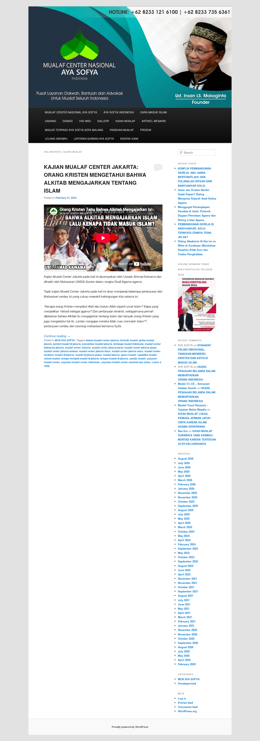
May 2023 (184, 553)
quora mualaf (128, 355)
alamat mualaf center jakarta (102, 340)
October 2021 (186, 587)
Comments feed (188, 707)
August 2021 (185, 595)
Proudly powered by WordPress (130, 727)
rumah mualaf (52, 358)
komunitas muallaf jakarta (97, 344)
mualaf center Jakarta (78, 347)
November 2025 (187, 497)
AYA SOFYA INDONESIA (119, 112)
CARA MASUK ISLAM (153, 112)
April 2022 (184, 574)
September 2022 (188, 561)
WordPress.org (187, 711)
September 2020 (188, 643)
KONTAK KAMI (129, 138)
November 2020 (187, 634)
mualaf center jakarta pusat (140, 347)
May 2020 (184, 655)
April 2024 (184, 540)
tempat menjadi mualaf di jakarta (80, 358)
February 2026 (187, 484)
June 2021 (184, 604)
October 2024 (186, 531)
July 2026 (184, 463)
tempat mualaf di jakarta (114, 358)
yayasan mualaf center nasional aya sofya (125, 362)
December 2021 (187, 578)
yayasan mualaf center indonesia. (80, 362)
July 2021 (184, 600)
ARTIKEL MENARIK (154, 121)
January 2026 (186, 488)
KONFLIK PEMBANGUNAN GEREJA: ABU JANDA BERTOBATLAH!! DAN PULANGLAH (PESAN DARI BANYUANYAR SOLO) (195, 177)
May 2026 (184, 471)
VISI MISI (85, 121)
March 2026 (185, 480)
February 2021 (187, 621)
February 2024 (187, 544)
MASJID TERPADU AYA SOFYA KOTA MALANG (74, 130)
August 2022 (185, 566)
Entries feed (185, 703)
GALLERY (103, 121)
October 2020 (186, 638)
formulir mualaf (129, 340)
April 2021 (184, 613)
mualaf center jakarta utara (127, 351)
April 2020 (184, 660)
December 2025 (187, 493)
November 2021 (187, 583)
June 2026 (184, 467)
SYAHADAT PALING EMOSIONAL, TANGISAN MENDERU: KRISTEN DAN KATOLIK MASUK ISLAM (194, 353)
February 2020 (187, 664)
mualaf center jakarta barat (107, 347)
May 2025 (184, 518)
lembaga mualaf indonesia (128, 344)
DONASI (68, 121)
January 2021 (186, 625)
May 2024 (184, 536)
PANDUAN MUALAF (122, 130)
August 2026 (185, 458)
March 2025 (185, 527)
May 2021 (184, 608)
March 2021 (185, 617)
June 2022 (184, 570)
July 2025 (184, 514)
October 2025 (186, 501)
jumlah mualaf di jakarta (67, 344)
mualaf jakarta (111, 355)
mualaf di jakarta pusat (88, 355)
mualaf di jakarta (64, 355)
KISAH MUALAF (125, 121)
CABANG (50, 121)
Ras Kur (183, 431)
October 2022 (186, 557)
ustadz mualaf (137, 358)
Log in (182, 698)
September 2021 (188, 591)
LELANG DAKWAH (56, 138)
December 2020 (187, 630)
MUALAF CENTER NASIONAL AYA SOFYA (71, 112)
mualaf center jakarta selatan (61, 351)
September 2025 (188, 506)
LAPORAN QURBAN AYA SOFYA (94, 138)
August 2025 (185, 510)
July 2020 (184, 651)
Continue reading (57, 336)
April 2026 (184, 476)
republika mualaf (147, 355)
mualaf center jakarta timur (94, 351)
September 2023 (188, 548)
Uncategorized (187, 683)
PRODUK (145, 130)
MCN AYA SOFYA (65, 340)
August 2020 (185, 647)
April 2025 (184, 523)
